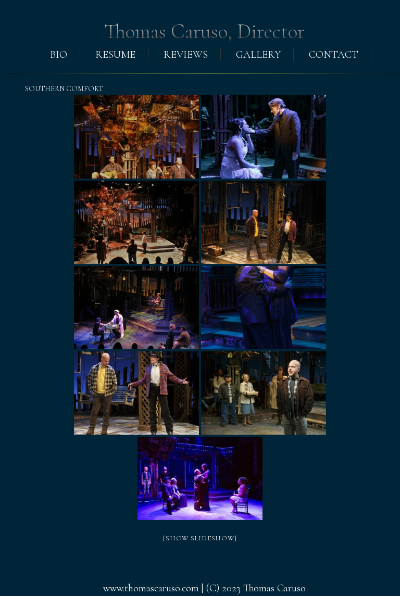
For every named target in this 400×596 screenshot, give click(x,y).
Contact (333, 54)
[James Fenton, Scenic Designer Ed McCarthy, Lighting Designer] (136, 137)
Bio (58, 54)
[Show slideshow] (199, 538)
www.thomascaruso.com (151, 588)
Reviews (186, 54)
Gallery (258, 54)
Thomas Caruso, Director (204, 31)
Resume (115, 54)
